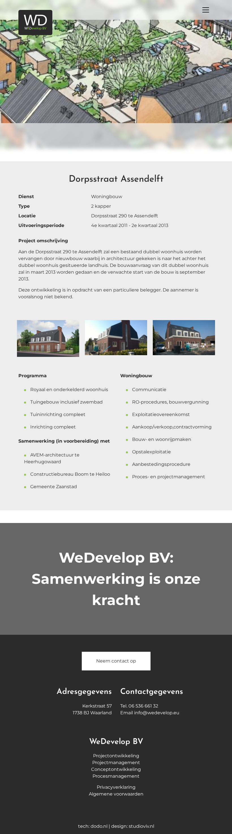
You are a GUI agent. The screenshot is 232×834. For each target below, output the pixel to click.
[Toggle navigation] (206, 10)
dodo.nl (99, 826)
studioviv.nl (141, 826)
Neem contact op (116, 661)
